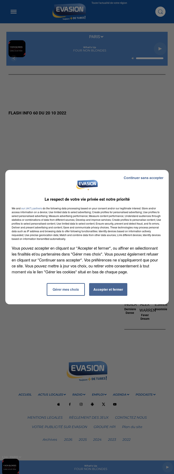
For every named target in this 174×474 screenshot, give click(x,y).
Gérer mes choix (66, 289)
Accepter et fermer (108, 289)
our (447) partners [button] (31, 208)
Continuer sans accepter (143, 177)
